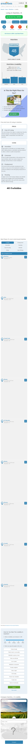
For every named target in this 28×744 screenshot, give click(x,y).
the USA (19, 68)
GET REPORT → (14, 114)
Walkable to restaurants (14, 664)
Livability (21, 3)
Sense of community (14, 682)
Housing (20, 245)
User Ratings (20, 250)
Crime (7, 250)
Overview (3, 22)
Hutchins (11, 9)
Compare (14, 742)
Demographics (15, 22)
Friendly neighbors (14, 667)
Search (2, 9)
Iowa (6, 9)
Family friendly (14, 649)
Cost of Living (8, 247)
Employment (20, 242)
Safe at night (14, 670)
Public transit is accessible (14, 652)
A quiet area (14, 679)
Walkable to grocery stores (14, 655)
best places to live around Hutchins (12, 625)
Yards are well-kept (14, 658)
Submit (14, 687)
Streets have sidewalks (14, 676)
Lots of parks (14, 661)
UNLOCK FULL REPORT (14, 17)
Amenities (7, 245)
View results (14, 690)
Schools (20, 247)
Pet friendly (14, 673)
